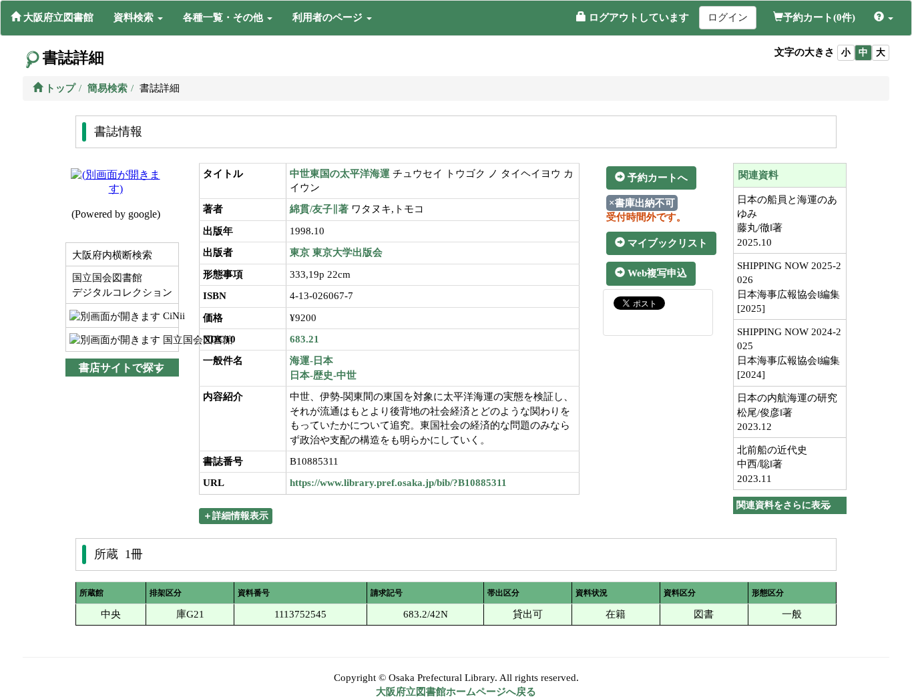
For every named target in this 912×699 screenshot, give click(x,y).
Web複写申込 (656, 273)
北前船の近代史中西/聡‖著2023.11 (772, 464)
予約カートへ (656, 177)
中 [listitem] (863, 52)
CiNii (169, 315)
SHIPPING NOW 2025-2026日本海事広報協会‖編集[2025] (789, 287)
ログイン (728, 17)
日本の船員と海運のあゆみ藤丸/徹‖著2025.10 (787, 221)
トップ (59, 88)
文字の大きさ (804, 52)
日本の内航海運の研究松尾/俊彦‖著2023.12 (787, 412)
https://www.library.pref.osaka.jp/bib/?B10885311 (398, 482)
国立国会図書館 (169, 339)
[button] (138, 17)
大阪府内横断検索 (110, 255)
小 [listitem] (846, 52)
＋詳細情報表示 (235, 516)
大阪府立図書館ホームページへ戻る (456, 691)
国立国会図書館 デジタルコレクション (120, 284)
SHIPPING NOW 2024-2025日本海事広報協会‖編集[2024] (789, 353)
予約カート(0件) (819, 17)
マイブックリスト (666, 243)
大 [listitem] (880, 52)
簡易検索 (107, 88)
